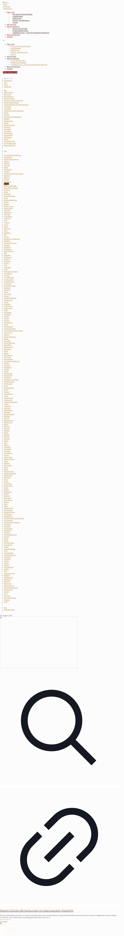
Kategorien (8, 80)
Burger (6, 204)
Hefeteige (7, 312)
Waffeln (7, 575)
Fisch (6, 269)
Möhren (7, 426)
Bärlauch (7, 176)
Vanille (6, 569)
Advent (6, 161)
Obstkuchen (8, 121)
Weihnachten (9, 586)
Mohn (6, 424)
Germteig (7, 294)
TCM (5, 551)
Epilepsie (7, 255)
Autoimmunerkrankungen (14, 174)
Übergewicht (8, 567)
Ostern (6, 455)
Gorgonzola (8, 300)
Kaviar (6, 353)
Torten (6, 139)
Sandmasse (8, 510)
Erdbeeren (8, 257)
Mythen (7, 435)
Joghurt (6, 335)
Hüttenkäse (8, 327)
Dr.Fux (6, 237)
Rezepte (7, 127)
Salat (5, 506)
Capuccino (8, 212)
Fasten (6, 263)
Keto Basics (8, 355)
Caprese (7, 210)
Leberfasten (8, 398)
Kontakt (7, 933)
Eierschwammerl (10, 243)
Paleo (6, 461)
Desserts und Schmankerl (13, 100)
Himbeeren (8, 322)
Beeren (6, 178)
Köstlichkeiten (9, 382)
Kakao (6, 339)
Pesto (6, 469)
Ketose (6, 363)
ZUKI (5, 602)
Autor (6, 85)
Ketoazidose (8, 359)
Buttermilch (8, 208)
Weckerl (7, 581)
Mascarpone (8, 420)
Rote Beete (8, 500)
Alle (5, 90)
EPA (5, 253)
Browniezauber (9, 196)
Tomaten (7, 559)
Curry (6, 225)
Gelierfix (7, 290)
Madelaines (8, 410)
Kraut (6, 386)
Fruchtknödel (9, 278)
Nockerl (7, 439)
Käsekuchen (8, 347)
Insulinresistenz (10, 329)
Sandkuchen (8, 508)
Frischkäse (8, 273)
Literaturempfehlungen (13, 117)
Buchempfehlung (10, 200)
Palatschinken (9, 459)
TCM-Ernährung (10, 555)
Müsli (6, 433)
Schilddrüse (8, 516)
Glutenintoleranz (10, 298)
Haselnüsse (8, 306)
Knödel (6, 369)
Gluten (6, 296)
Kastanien (7, 349)
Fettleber (7, 267)
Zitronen (7, 596)
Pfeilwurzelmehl (10, 473)
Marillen (7, 416)
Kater (6, 351)
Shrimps (7, 533)
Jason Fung (8, 333)
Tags (5, 82)
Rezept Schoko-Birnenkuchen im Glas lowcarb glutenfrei (36, 910)
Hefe (6, 310)
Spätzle (6, 537)
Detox (6, 227)
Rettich (6, 490)
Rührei (6, 502)
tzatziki (6, 565)
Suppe (6, 547)
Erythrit (6, 259)
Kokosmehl (8, 373)
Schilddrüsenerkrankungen (14, 518)
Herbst (6, 316)
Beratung (7, 94)
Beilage (6, 180)
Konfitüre (7, 377)
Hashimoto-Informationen (14, 111)
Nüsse (6, 441)
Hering (6, 318)
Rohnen (7, 496)
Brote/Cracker (9, 98)
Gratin (6, 302)
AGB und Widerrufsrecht (13, 931)
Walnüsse (7, 579)
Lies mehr (4, 921)
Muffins (7, 119)
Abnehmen (8, 157)
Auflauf (6, 171)
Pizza (6, 479)
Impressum (8, 927)
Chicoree (7, 218)
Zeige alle (7, 87)
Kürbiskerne (8, 394)
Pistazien (7, 477)
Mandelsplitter (9, 414)
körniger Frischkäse (11, 380)
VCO (5, 571)
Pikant (6, 123)
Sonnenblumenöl (10, 535)
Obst (5, 443)
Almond (7, 165)
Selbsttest (7, 530)
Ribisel (6, 494)
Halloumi (7, 304)
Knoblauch (8, 367)
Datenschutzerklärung (12, 929)
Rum (5, 504)
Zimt (5, 594)
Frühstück (7, 107)
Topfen (6, 561)
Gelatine (7, 288)
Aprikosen (8, 169)
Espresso (7, 261)
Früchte (7, 276)
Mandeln (7, 412)
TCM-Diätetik (9, 553)
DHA (5, 231)
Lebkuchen (8, 400)
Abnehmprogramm (11, 159)
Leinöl (6, 404)
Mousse (7, 428)
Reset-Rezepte (9, 125)
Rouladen (7, 129)
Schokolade (8, 528)
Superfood (8, 545)
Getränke (7, 109)
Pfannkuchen (9, 471)
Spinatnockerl (9, 543)
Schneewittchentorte (12, 522)
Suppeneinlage (9, 549)
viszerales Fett (9, 573)
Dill (5, 235)
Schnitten (7, 131)
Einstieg (7, 245)
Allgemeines (8, 92)
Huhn (6, 324)
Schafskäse (8, 514)
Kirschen (7, 365)
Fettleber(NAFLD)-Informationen (16, 105)
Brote (6, 192)
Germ (6, 292)
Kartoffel (7, 341)
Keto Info (7, 357)
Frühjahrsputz (9, 282)
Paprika (6, 463)
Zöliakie (7, 600)
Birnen (6, 184)
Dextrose (7, 229)
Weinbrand (8, 590)
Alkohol (6, 163)
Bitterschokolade (10, 186)
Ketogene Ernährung (11, 361)
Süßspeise (8, 137)
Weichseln (8, 584)
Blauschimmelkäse (11, 188)
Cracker (7, 222)
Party (6, 467)
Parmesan (8, 465)
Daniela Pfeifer (9, 610)
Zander (6, 592)
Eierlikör (7, 241)
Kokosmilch (8, 375)
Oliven (6, 445)
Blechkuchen (9, 96)
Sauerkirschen (9, 512)
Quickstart (8, 484)
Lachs (6, 396)
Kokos (6, 371)
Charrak (7, 214)
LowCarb (7, 408)
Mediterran (8, 422)
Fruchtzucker (9, 280)
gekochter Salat (10, 286)
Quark (6, 482)
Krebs (6, 390)
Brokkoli (7, 190)
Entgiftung (8, 249)
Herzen (6, 320)
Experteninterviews (11, 103)
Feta (5, 265)
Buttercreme (9, 206)
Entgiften (7, 247)
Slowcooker (8, 133)
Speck (6, 539)
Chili (5, 220)
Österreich (8, 457)
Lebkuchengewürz (11, 402)
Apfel (6, 167)
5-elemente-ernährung (12, 155)
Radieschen (8, 486)
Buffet (6, 202)
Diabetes (7, 233)
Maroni (6, 418)
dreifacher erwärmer (12, 239)
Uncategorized (9, 141)
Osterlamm (8, 453)
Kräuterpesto (9, 388)
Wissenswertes (9, 145)
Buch (6, 198)
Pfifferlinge (8, 475)
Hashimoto (8, 308)
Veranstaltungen (10, 143)
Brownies (7, 194)
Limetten (7, 406)
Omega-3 (7, 447)
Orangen (7, 451)
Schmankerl (8, 520)
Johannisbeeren (10, 337)
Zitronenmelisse (10, 598)
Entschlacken (9, 251)
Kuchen (6, 115)
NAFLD (6, 437)
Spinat (6, 541)
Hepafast (7, 314)
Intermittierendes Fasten (13, 331)
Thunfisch (7, 557)
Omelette (7, 449)
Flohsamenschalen (11, 271)
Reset (6, 488)
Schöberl (7, 526)
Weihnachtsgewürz (11, 588)
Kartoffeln (7, 345)
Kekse (6, 113)
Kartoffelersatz (9, 343)
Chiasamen (8, 216)
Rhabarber (8, 492)
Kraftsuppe (8, 384)
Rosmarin (7, 498)
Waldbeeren (8, 577)
